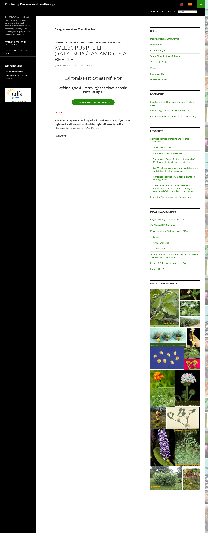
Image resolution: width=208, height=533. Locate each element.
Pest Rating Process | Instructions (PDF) (170, 110)
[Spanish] (190, 4)
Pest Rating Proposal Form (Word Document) (173, 116)
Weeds (153, 68)
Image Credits (157, 73)
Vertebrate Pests (158, 62)
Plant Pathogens (158, 50)
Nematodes (156, 44)
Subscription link (158, 79)
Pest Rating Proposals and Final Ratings (30, 4)
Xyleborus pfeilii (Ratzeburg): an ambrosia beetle (90, 53)
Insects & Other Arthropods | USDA (168, 263)
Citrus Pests (159, 248)
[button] (164, 308)
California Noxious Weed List (168, 153)
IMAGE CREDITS (168, 12)
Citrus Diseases (161, 242)
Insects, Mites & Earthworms (96, 42)
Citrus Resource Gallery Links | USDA (169, 231)
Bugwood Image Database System (167, 219)
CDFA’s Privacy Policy (14, 71)
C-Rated (59, 42)
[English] (182, 4)
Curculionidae (72, 42)
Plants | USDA (157, 269)
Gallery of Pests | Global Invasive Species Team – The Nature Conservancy (174, 256)
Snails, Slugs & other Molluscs (165, 56)
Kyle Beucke (87, 65)
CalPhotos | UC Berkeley (162, 225)
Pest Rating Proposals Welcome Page (15, 43)
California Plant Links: (161, 147)
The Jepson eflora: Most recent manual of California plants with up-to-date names (174, 160)
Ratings (117, 42)
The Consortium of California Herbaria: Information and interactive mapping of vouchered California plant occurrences (173, 188)
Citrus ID (157, 236)
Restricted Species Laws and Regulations (170, 197)
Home (153, 12)
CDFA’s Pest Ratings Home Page (16, 52)
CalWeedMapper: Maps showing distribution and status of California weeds (175, 169)
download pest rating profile (93, 102)
